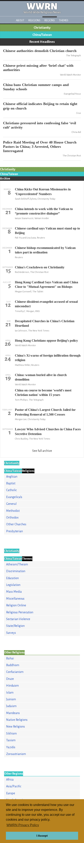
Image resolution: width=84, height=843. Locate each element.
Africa (10, 779)
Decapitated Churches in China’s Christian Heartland (44, 323)
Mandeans (13, 713)
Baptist (10, 483)
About (20, 20)
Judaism (11, 706)
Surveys (11, 632)
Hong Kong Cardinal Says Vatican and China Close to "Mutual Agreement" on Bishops (46, 284)
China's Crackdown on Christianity (39, 267)
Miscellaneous (15, 598)
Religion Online (16, 605)
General (11, 503)
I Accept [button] (42, 835)
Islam (9, 692)
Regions (49, 20)
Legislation (13, 584)
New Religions (15, 726)
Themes (63, 20)
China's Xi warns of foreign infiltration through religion (48, 358)
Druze (10, 678)
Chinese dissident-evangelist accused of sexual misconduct (46, 304)
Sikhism (11, 733)
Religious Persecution (19, 612)
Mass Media (14, 591)
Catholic (11, 490)
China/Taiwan (42, 35)
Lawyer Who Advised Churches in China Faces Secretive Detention (48, 431)
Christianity (42, 27)
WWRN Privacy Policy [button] (23, 825)
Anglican (11, 476)
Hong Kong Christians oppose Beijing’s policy (46, 340)
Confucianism (14, 671)
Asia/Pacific (13, 786)
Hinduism (12, 685)
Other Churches (16, 524)
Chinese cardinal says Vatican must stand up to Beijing (47, 231)
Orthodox (12, 517)
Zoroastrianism (16, 754)
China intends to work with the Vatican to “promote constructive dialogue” (44, 211)
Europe (10, 793)
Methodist (13, 510)
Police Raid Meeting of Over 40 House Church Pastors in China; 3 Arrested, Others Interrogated (39, 146)
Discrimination (15, 571)
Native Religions (17, 719)
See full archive (42, 450)
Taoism (10, 740)
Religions (34, 20)
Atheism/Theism (17, 564)
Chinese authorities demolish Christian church (39, 51)
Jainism (11, 699)
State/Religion (15, 625)
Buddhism (12, 665)
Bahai (10, 658)
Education (12, 578)
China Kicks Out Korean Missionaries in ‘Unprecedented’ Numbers (43, 191)
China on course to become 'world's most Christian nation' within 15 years (43, 393)
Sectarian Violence (18, 619)
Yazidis (10, 747)
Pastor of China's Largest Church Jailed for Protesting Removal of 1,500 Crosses (45, 412)
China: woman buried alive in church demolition (41, 377)
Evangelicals (14, 497)
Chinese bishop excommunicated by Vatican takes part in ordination (45, 250)
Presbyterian (14, 531)
